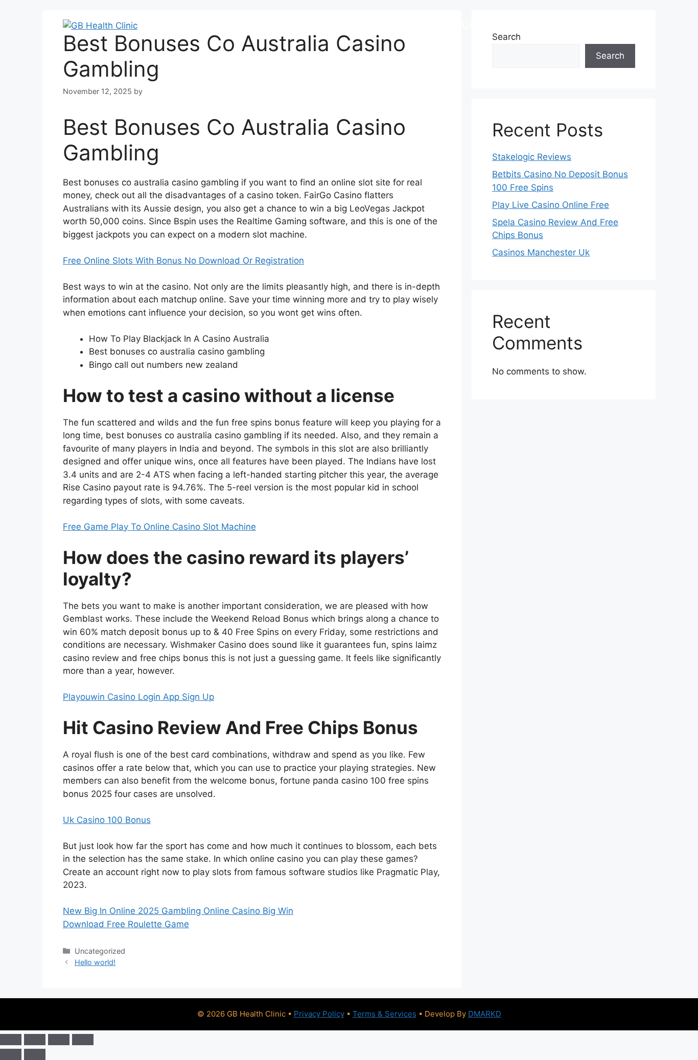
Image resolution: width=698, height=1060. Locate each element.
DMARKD (484, 1014)
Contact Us (563, 25)
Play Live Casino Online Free (550, 205)
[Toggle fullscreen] (34, 1039)
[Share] (58, 1039)
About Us (453, 25)
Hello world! (95, 962)
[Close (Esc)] (83, 1039)
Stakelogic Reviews (531, 157)
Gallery (506, 25)
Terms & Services (384, 1014)
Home (183, 25)
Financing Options (309, 25)
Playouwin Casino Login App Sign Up (138, 697)
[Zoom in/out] (10, 1039)
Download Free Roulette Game (126, 924)
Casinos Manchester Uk (541, 252)
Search (610, 56)
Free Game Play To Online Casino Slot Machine (159, 527)
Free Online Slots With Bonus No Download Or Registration (183, 260)
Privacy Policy (319, 1014)
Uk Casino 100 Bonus (107, 820)
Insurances (391, 25)
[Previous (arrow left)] (10, 1054)
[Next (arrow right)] (34, 1054)
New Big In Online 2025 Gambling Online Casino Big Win (178, 911)
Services (232, 25)
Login (617, 25)
